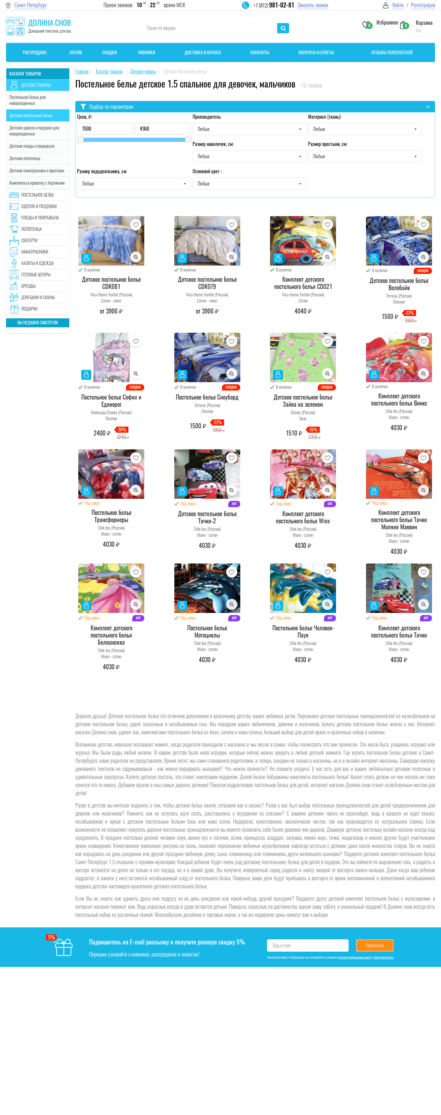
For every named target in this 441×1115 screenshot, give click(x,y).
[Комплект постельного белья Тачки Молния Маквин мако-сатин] (399, 474)
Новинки (146, 52)
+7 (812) (274, 5)
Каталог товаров (25, 74)
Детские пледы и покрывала (31, 146)
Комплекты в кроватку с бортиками (36, 183)
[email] (249, 8)
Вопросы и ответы (316, 52)
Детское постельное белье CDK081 (111, 283)
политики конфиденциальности (355, 957)
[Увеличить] (135, 257)
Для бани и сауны (38, 297)
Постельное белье (37, 195)
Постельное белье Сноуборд (207, 397)
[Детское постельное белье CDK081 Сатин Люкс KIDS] (111, 241)
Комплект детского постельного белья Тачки (399, 631)
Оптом (76, 52)
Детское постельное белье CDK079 (207, 283)
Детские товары (36, 85)
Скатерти (29, 240)
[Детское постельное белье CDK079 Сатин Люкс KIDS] (207, 241)
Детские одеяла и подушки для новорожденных (34, 131)
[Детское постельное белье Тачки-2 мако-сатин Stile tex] (207, 474)
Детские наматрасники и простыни (36, 171)
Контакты (259, 52)
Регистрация (423, 5)
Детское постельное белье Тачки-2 (207, 517)
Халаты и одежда (37, 263)
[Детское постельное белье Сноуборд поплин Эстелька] (207, 357)
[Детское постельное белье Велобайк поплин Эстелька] (399, 241)
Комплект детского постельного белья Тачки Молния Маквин (399, 520)
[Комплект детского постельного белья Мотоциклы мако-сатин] (207, 588)
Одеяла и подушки (39, 206)
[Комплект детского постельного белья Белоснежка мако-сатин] (111, 588)
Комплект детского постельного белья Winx (303, 517)
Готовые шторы (35, 275)
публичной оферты (384, 957)
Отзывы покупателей (391, 52)
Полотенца (31, 229)
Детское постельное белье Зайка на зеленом (303, 401)
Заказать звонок (312, 5)
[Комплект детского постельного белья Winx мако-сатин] (303, 474)
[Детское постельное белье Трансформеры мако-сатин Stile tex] (111, 474)
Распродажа (34, 52)
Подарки (29, 309)
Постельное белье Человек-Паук (303, 631)
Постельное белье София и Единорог (111, 401)
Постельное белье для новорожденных (27, 100)
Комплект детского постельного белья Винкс (399, 399)
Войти (398, 5)
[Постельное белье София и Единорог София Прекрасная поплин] (111, 357)
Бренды (28, 286)
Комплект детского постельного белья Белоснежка (111, 635)
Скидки (109, 52)
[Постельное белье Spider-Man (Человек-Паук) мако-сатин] (303, 588)
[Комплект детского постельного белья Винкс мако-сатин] (399, 357)
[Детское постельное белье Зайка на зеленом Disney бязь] (303, 357)
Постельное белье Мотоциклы (207, 631)
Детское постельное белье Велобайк (399, 284)
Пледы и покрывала (40, 218)
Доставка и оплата (202, 52)
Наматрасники (34, 252)
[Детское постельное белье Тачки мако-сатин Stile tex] (399, 588)
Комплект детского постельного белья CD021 (303, 283)
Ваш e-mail (281, 945)
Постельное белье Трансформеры (111, 516)
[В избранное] (135, 224)
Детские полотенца (24, 158)
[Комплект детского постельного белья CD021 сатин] (303, 241)
